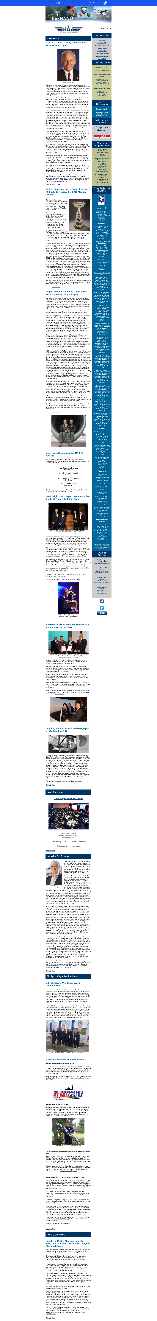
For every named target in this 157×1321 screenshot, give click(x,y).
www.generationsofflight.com (68, 1171)
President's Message (102, 45)
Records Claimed (102, 56)
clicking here (60, 694)
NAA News (102, 40)
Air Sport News (102, 48)
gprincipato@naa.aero (102, 563)
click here (77, 580)
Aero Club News (102, 51)
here (102, 155)
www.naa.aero (53, 180)
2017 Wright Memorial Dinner (68, 799)
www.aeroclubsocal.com (53, 1312)
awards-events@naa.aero (102, 582)
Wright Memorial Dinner (102, 88)
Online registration (64, 846)
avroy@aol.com (51, 1314)
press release (56, 184)
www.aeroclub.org (63, 181)
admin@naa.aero (102, 593)
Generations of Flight (73, 1156)
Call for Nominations (102, 53)
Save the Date (102, 43)
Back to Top (50, 785)
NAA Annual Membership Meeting (102, 75)
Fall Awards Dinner (101, 67)
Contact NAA (102, 59)
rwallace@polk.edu (52, 1220)
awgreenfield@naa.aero (102, 573)
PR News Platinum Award (54, 1158)
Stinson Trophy (102, 109)
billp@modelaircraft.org (61, 1219)
